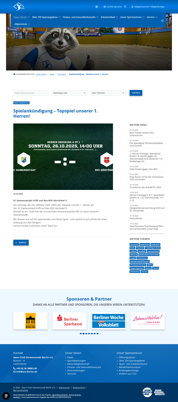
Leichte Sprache (114, 6)
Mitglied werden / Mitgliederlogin (150, 6)
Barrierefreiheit (20, 390)
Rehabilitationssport (130, 367)
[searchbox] (30, 93)
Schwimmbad (108, 17)
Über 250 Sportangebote (44, 17)
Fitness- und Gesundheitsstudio (79, 17)
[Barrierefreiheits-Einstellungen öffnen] (97, 6)
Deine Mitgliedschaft (78, 363)
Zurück (22, 242)
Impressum (64, 387)
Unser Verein (20, 17)
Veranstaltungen (76, 370)
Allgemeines (21, 24)
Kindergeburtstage (129, 370)
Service (150, 17)
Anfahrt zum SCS (128, 373)
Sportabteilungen (76, 360)
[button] (80, 333)
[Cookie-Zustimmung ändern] (6, 396)
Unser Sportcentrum (131, 17)
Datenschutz (79, 387)
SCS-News (62, 74)
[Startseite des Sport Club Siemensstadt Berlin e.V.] (30, 6)
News (52, 74)
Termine (71, 373)
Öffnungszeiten (127, 357)
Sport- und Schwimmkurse (133, 363)
